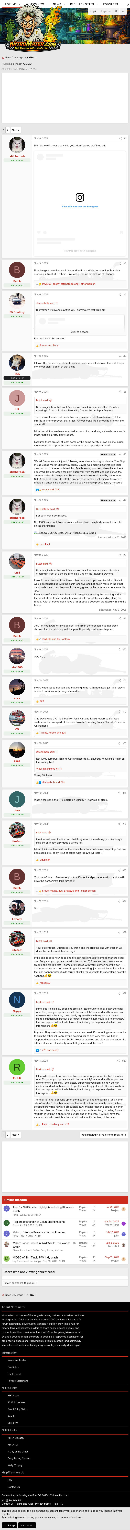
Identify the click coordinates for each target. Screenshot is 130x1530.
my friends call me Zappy (27, 1261)
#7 (124, 500)
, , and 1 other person (68, 283)
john (15, 1214)
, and (53, 732)
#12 (124, 711)
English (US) (15, 1500)
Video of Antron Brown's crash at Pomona (39, 1232)
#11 (124, 680)
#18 (124, 932)
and (49, 345)
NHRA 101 (13, 1444)
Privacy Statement (18, 1380)
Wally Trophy (15, 1465)
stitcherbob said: (45, 303)
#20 (124, 1060)
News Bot (18, 1250)
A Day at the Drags (18, 1451)
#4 (124, 356)
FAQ (10, 1480)
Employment (14, 1374)
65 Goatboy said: (45, 509)
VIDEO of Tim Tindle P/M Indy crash (35, 1257)
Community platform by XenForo (35, 1495)
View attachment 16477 (49, 768)
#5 (125, 391)
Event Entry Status (18, 1409)
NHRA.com (13, 1395)
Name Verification (17, 1360)
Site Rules (13, 1367)
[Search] (123, 11)
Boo (15, 1225)
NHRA (38, 1214)
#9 (124, 618)
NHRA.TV (13, 1423)
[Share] (120, 138)
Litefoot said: (43, 1002)
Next (14, 130)
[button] (97, 4)
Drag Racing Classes (19, 1458)
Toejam (115, 1210)
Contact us (8, 1503)
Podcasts (110, 4)
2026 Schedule (16, 1402)
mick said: (41, 832)
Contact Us (14, 1486)
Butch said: (42, 400)
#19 (124, 993)
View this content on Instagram (79, 250)
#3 (125, 294)
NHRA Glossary (16, 1437)
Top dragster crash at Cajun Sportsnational (39, 1221)
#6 (124, 454)
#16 (124, 870)
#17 (124, 901)
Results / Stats (82, 4)
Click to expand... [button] (80, 331)
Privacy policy (43, 1503)
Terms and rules (24, 1503)
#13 (124, 743)
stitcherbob (11, 69)
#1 (125, 138)
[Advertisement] (65, 98)
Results (12, 1416)
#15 (124, 823)
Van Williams (112, 1224)
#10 (124, 649)
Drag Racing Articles (52, 1250)
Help (55, 1503)
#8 (124, 554)
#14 (124, 792)
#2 (125, 263)
